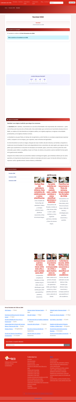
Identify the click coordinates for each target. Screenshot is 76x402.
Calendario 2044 (12, 177)
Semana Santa (31, 361)
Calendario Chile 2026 (33, 373)
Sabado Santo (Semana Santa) (58, 310)
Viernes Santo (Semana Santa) (35, 310)
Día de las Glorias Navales (57, 315)
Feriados (15, 2)
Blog (42, 2)
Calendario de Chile (6, 3)
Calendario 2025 (35, 2)
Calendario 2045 (12, 180)
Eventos (20, 2)
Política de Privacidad (33, 370)
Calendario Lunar (32, 388)
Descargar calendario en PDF (35, 380)
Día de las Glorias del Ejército (35, 329)
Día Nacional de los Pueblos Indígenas (37, 319)
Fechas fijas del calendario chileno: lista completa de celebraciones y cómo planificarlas (39, 191)
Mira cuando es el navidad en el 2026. (18, 37)
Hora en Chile (31, 363)
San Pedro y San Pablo (56, 319)
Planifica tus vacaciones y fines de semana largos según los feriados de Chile (63, 190)
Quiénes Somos (9, 364)
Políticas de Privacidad (11, 362)
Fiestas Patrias (9, 329)
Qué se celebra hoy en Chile (35, 379)
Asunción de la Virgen (33, 324)
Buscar (66, 2)
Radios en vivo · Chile (33, 364)
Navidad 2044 (38, 17)
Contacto (46, 2)
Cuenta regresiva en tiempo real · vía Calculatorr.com (38, 83)
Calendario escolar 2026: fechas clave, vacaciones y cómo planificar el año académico (63, 268)
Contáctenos (8, 365)
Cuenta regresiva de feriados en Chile (37, 377)
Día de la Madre (54, 359)
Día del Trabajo (31, 315)
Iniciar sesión (72, 2)
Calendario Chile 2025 (33, 372)
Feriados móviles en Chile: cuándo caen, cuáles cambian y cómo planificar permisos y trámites (52, 193)
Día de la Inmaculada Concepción (59, 333)
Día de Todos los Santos (33, 333)
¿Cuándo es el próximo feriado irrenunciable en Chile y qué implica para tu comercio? (51, 268)
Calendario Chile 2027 (33, 375)
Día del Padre (53, 361)
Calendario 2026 (27, 2)
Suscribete (67, 345)
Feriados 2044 (12, 173)
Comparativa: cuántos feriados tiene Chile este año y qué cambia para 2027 (39, 267)
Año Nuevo (8, 310)
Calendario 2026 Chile (38, 398)
